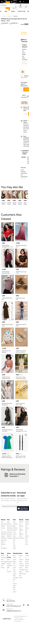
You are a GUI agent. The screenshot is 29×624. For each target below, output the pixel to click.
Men (26, 530)
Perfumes (21, 538)
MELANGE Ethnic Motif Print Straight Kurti (4, 203)
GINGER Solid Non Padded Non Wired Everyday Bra (6, 378)
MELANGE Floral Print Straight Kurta (9, 203)
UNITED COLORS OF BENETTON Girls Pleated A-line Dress (7, 457)
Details (24, 102)
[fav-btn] (4, 192)
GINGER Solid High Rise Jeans (21, 325)
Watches (9, 536)
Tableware (9, 565)
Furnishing (9, 561)
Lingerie (3, 536)
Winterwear (4, 534)
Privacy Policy (17, 621)
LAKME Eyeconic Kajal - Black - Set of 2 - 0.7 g (21, 457)
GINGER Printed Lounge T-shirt (21, 272)
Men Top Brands (27, 534)
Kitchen (9, 563)
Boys (26, 538)
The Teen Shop (14, 546)
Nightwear (3, 538)
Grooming (9, 534)
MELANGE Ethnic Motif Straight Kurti (7, 404)
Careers (21, 559)
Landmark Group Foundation (22, 567)
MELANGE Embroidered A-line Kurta (7, 430)
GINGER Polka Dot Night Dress (7, 325)
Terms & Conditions (19, 619)
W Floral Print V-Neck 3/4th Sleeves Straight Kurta (21, 378)
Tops (2, 522)
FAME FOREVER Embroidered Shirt (6, 272)
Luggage (3, 563)
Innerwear (9, 532)
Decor (8, 559)
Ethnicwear (4, 524)
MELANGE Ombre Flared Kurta (21, 246)
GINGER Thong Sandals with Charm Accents (21, 351)
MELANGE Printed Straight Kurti (20, 203)
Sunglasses (10, 538)
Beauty (9, 16)
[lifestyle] (6, 619)
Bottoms (3, 526)
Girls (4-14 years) (14, 571)
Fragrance (15, 16)
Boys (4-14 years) (14, 557)
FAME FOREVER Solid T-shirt (25, 203)
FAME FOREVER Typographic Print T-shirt (7, 246)
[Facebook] (24, 605)
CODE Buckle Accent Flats (20, 299)
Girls (26, 540)
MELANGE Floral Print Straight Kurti (15, 203)
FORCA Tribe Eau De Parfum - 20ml (20, 404)
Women (4, 16)
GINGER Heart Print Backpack (6, 351)
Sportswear (4, 540)
